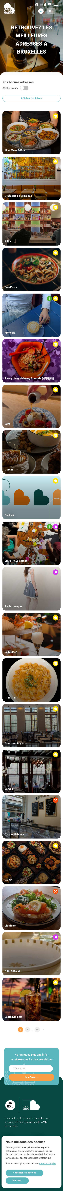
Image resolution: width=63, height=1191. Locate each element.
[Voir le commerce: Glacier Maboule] (31, 816)
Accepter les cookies (24, 1172)
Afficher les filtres (31, 98)
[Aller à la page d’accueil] (9, 8)
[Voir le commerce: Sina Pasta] (31, 269)
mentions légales (47, 1163)
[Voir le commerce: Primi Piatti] (31, 680)
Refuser (17, 1180)
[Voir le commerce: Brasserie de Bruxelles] (31, 178)
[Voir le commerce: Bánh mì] (31, 497)
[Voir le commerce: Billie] (31, 224)
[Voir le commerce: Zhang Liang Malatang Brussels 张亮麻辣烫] (31, 360)
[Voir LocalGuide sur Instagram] (41, 4)
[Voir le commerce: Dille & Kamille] (31, 953)
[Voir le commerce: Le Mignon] (31, 634)
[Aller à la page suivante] (43, 1030)
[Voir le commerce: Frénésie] (31, 315)
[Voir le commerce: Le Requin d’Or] (31, 999)
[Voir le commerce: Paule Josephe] (31, 588)
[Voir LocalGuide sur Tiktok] (45, 5)
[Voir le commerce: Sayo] (31, 406)
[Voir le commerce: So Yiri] (31, 862)
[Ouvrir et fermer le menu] (56, 4)
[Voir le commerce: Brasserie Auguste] (31, 725)
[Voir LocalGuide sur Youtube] (49, 4)
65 (37, 1029)
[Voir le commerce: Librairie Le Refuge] (31, 543)
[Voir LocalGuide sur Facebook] (36, 5)
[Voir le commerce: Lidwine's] (31, 908)
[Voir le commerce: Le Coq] (31, 771)
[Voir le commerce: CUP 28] (31, 452)
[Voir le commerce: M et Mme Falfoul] (31, 132)
